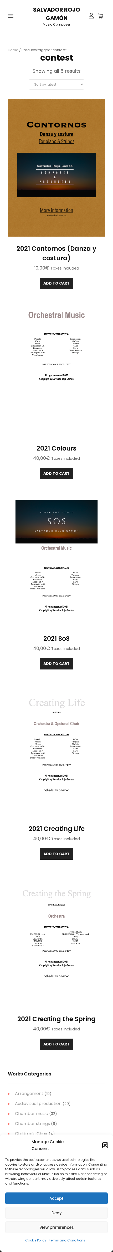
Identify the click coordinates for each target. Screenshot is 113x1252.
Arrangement (29, 1093)
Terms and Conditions (67, 1240)
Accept (56, 1198)
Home (13, 49)
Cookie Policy (35, 1240)
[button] (105, 1145)
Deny (57, 1213)
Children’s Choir (31, 1134)
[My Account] (91, 16)
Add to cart (56, 283)
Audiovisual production (38, 1104)
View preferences (56, 1227)
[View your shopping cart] (100, 16)
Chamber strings (32, 1124)
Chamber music (31, 1114)
